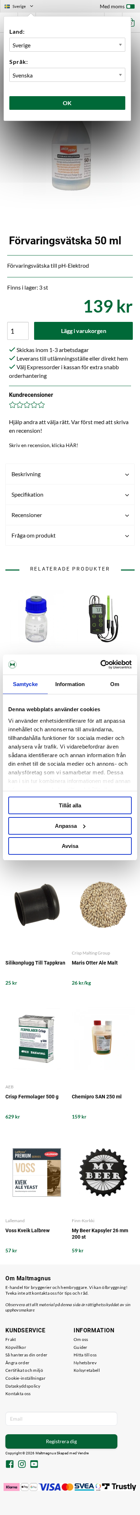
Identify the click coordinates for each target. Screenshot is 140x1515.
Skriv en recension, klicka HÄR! (43, 445)
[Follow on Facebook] (10, 1465)
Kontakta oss (18, 1393)
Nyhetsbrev (85, 1362)
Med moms (112, 6)
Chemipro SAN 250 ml (97, 1096)
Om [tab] (114, 684)
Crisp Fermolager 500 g (32, 1096)
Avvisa (70, 846)
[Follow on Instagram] (22, 1465)
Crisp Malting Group (91, 953)
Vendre (83, 1453)
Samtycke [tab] (25, 684)
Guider (81, 1347)
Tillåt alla (70, 805)
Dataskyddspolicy (23, 1386)
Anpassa (66, 826)
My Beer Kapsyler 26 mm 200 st (100, 1234)
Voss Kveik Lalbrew (27, 1230)
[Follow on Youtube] (34, 1465)
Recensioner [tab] (26, 514)
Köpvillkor (15, 1347)
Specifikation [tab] (27, 494)
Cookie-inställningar (25, 1378)
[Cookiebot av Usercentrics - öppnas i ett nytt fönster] (101, 664)
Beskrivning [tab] (26, 473)
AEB (9, 1086)
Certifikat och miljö (24, 1370)
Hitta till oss (85, 1354)
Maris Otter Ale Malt (95, 963)
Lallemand (15, 1220)
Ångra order (17, 1362)
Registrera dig (61, 1441)
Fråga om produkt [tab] (33, 535)
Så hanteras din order (26, 1354)
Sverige (21, 7)
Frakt (10, 1339)
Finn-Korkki (83, 1220)
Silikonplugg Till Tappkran (35, 963)
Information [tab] (70, 684)
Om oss (81, 1339)
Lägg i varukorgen (83, 330)
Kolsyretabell (87, 1370)
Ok (67, 102)
